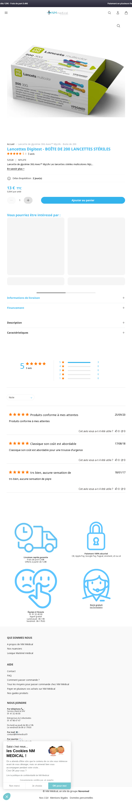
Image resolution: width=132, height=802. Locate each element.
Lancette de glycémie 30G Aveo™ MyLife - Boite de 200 (47, 144)
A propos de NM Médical (20, 644)
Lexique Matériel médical (20, 653)
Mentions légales (59, 797)
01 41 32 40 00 (13, 713)
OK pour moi (59, 785)
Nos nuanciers (14, 648)
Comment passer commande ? (23, 679)
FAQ (9, 675)
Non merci (14, 785)
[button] (79, 363)
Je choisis (37, 785)
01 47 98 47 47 (13, 720)
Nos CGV (43, 797)
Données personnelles (81, 797)
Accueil (10, 144)
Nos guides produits (17, 693)
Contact (11, 671)
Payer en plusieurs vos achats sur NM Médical (31, 688)
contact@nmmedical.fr (17, 734)
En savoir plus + (15, 169)
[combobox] (20, 397)
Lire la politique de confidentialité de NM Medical (27, 775)
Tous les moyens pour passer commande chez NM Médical (38, 684)
